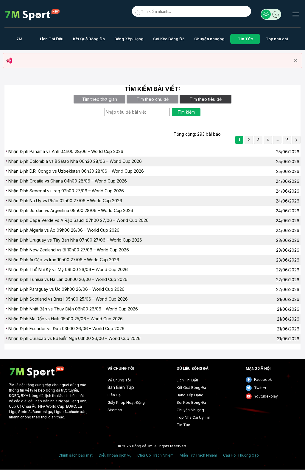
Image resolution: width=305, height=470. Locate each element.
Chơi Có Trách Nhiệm (155, 455)
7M (19, 38)
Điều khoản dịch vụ (115, 455)
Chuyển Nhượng (190, 410)
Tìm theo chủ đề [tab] (153, 99)
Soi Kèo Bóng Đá (169, 38)
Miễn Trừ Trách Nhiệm (198, 455)
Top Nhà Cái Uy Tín (193, 417)
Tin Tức (245, 38)
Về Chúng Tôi (119, 380)
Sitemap (115, 410)
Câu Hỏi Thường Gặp (241, 455)
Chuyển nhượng (209, 38)
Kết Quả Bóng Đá (89, 38)
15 (287, 139)
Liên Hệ (114, 395)
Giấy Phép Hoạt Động (126, 402)
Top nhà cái (277, 38)
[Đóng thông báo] (296, 60)
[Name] (138, 13)
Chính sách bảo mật (75, 455)
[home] (32, 14)
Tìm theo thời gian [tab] (99, 99)
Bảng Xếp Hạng (129, 38)
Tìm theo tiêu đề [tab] (206, 99)
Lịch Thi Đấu (51, 38)
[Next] (296, 140)
